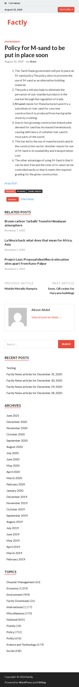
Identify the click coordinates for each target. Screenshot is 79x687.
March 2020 (14, 478)
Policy (10, 632)
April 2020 (13, 471)
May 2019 (12, 540)
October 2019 (15, 509)
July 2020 (12, 453)
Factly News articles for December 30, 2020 (34, 380)
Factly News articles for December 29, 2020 (34, 386)
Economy (12, 588)
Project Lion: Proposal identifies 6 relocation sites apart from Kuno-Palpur (37, 261)
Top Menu (14, 3)
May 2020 (12, 465)
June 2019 (12, 534)
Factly (17, 22)
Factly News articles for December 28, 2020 (34, 393)
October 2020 (15, 434)
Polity (10, 638)
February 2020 (15, 484)
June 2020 (12, 459)
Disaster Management (20, 582)
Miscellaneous (15, 613)
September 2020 (17, 440)
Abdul (33, 61)
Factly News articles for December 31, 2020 (34, 374)
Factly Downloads (17, 600)
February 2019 (15, 559)
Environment (13, 42)
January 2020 (14, 490)
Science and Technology (21, 644)
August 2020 (14, 446)
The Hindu (27, 199)
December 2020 (16, 421)
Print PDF (11, 183)
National (11, 619)
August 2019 (14, 521)
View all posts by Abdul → (46, 317)
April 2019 (13, 546)
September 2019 (17, 515)
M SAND (21, 191)
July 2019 (12, 528)
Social (10, 650)
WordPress (25, 682)
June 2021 (12, 415)
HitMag (41, 682)
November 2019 (16, 503)
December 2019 (16, 496)
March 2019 (14, 553)
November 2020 (16, 428)
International (14, 607)
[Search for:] (39, 344)
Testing (11, 368)
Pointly (10, 625)
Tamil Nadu (35, 191)
